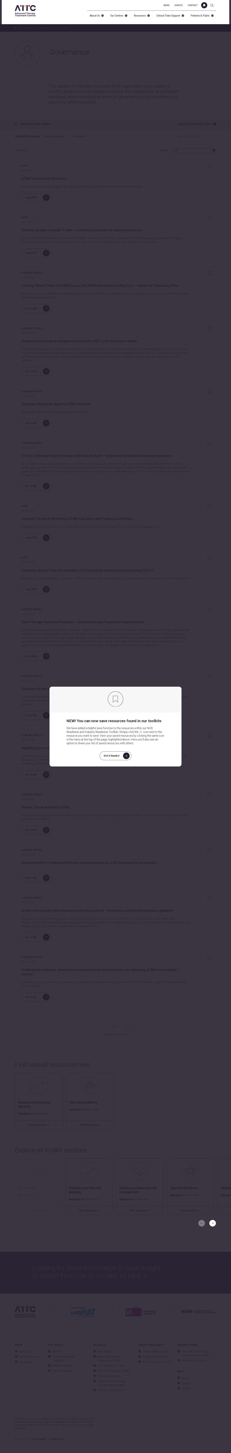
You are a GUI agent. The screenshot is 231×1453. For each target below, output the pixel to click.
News (167, 5)
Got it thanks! (111, 755)
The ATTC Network (25, 10)
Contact (193, 5)
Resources (140, 15)
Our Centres (116, 15)
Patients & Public (200, 15)
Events (179, 5)
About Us (95, 15)
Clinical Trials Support (168, 15)
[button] (212, 1223)
